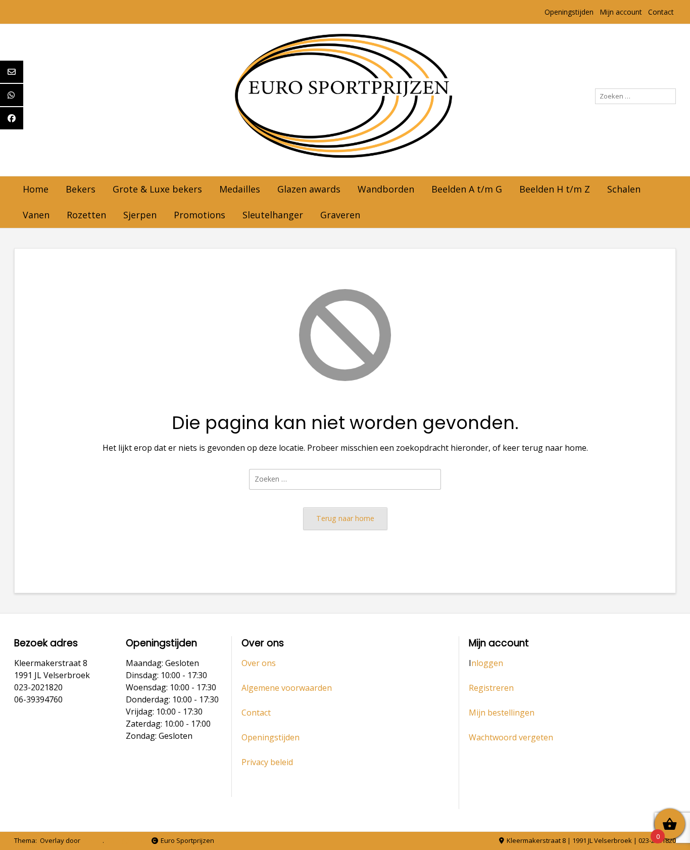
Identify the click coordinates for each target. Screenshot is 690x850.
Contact (661, 12)
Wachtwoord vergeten (511, 737)
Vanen (36, 215)
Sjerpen (140, 215)
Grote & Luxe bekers (157, 189)
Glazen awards (308, 189)
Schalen (623, 189)
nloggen (487, 663)
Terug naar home (345, 518)
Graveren (340, 215)
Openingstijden (569, 12)
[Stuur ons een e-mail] (110, 841)
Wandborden (386, 189)
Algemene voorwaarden (286, 687)
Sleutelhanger (272, 215)
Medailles (239, 189)
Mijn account (621, 12)
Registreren (491, 687)
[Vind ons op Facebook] (140, 841)
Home (35, 189)
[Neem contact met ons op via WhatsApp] (125, 841)
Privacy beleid (267, 762)
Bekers (80, 189)
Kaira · (93, 840)
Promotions (199, 215)
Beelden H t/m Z (554, 189)
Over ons (258, 663)
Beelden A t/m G (466, 189)
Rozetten (86, 215)
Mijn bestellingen (501, 712)
